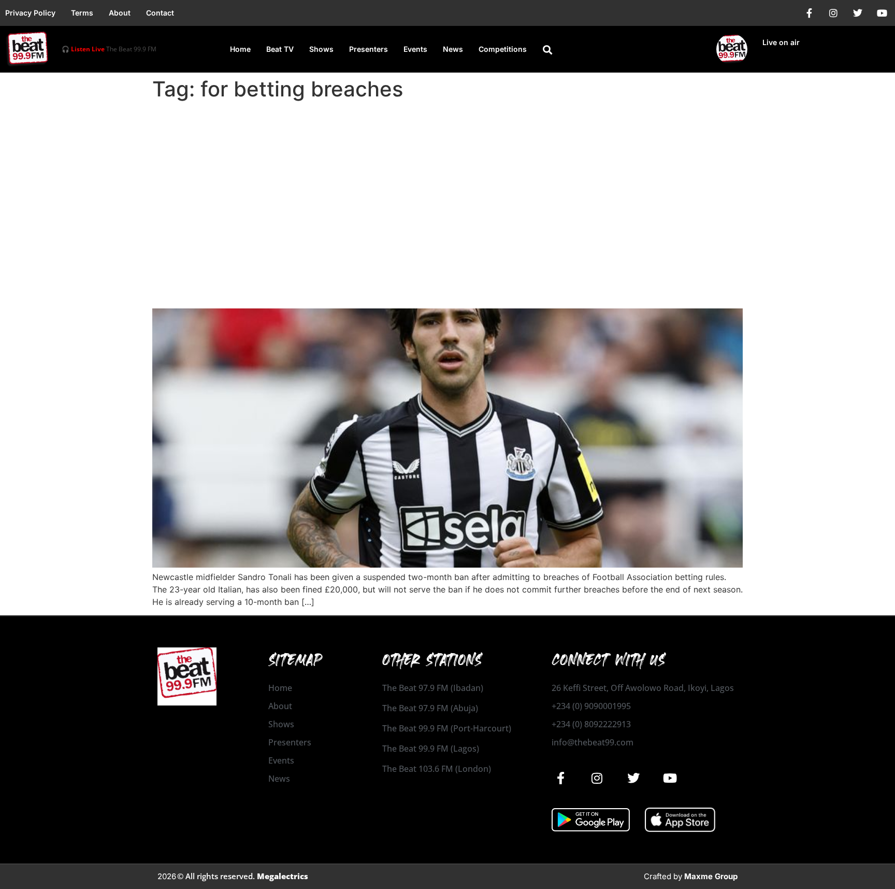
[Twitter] (857, 13)
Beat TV (280, 49)
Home (240, 49)
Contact (160, 12)
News (453, 49)
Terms (82, 12)
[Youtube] (882, 13)
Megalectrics (282, 876)
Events (415, 49)
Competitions (503, 49)
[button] (547, 50)
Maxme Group (711, 876)
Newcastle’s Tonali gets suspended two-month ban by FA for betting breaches (419, 280)
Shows (321, 49)
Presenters (368, 49)
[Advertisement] (447, 182)
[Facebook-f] (809, 13)
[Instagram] (833, 13)
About (120, 12)
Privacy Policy (30, 12)
